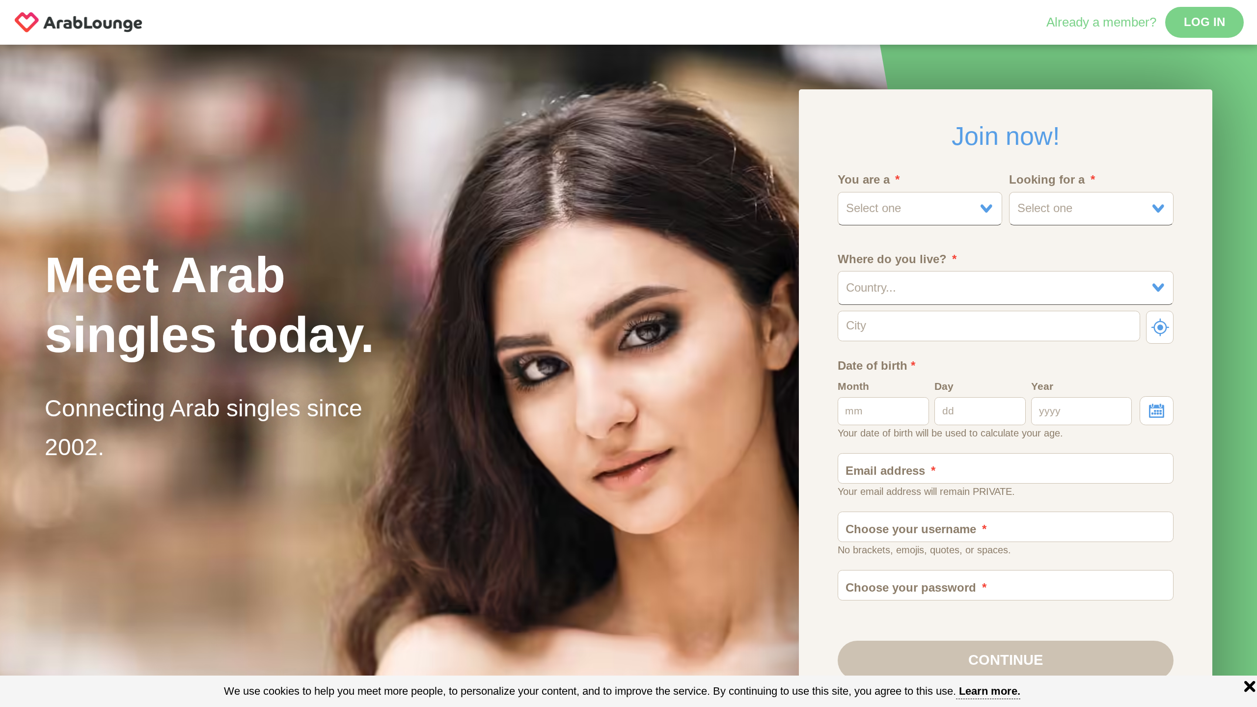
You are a (864, 179)
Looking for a (1047, 179)
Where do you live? (892, 259)
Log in (1204, 22)
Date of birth (876, 365)
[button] (920, 208)
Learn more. (989, 691)
